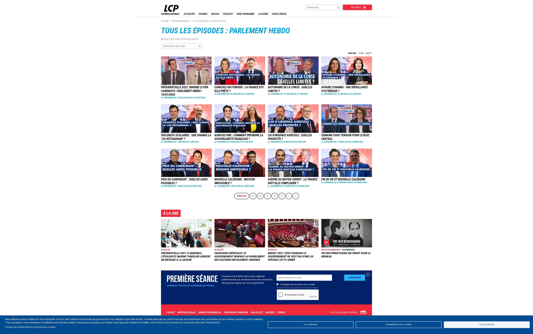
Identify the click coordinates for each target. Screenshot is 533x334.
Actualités (189, 14)
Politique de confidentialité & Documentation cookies (30, 327)
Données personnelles (209, 312)
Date (369, 53)
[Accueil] (170, 14)
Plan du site (257, 312)
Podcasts (228, 14)
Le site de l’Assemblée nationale (343, 312)
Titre (361, 53)
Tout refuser (310, 324)
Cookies (281, 312)
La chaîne (263, 14)
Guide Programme (245, 14)
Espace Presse (279, 14)
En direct (356, 7)
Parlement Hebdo (259, 30)
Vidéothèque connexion (236, 312)
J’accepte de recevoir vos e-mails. (297, 286)
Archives (270, 312)
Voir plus (241, 196)
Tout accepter (486, 324)
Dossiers (203, 14)
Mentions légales (187, 312)
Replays (215, 14)
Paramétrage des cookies (399, 324)
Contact (171, 312)
